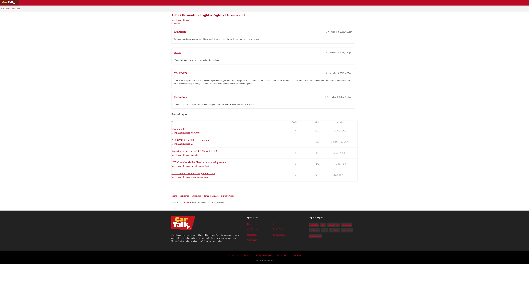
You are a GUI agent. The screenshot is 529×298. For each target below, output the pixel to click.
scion (206, 177)
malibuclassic (204, 166)
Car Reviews (57, 3)
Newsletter (252, 234)
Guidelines (196, 196)
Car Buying (314, 230)
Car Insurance (315, 235)
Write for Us (246, 255)
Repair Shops (75, 3)
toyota (193, 177)
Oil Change (334, 230)
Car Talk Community (10, 8)
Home (174, 196)
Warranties (314, 224)
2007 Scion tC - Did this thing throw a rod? (193, 173)
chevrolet (194, 155)
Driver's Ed (347, 224)
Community (92, 3)
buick (193, 133)
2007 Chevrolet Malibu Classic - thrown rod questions (199, 162)
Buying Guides (28, 3)
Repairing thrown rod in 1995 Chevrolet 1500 (194, 151)
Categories (184, 196)
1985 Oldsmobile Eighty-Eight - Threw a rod (208, 15)
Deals (43, 3)
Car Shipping (333, 224)
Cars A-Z (107, 3)
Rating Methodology (265, 255)
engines (200, 177)
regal (198, 133)
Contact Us (233, 255)
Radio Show (278, 229)
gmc (192, 144)
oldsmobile (176, 23)
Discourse (187, 202)
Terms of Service (211, 196)
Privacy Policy (227, 196)
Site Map (297, 255)
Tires (323, 224)
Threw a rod (178, 128)
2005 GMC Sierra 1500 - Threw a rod (191, 140)
